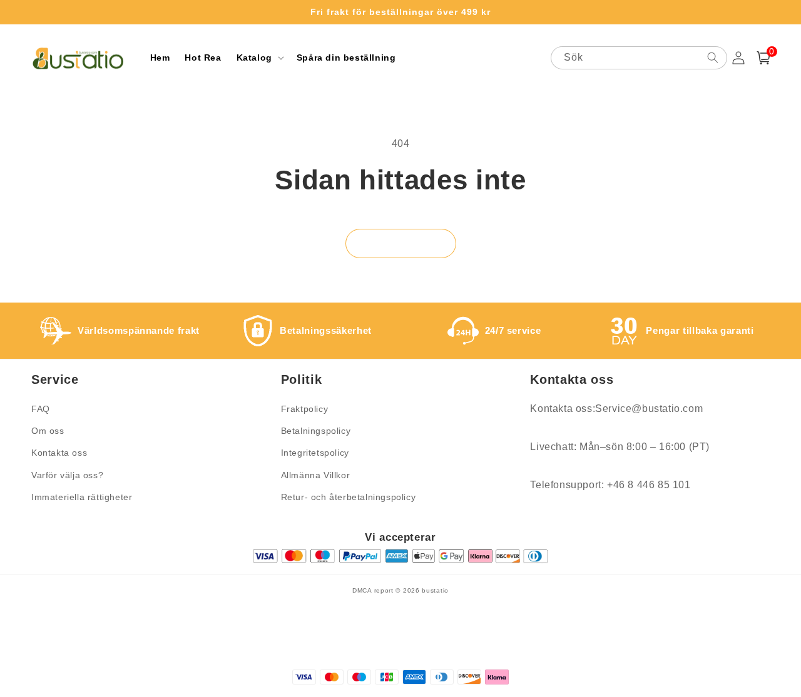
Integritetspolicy (315, 453)
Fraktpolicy (305, 409)
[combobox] (639, 58)
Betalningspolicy (316, 431)
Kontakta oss (59, 453)
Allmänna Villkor (315, 475)
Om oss (47, 431)
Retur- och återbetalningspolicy (348, 497)
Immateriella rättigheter (81, 497)
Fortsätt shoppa (400, 243)
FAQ (40, 409)
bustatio (435, 590)
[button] (259, 57)
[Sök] (713, 57)
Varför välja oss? (67, 475)
